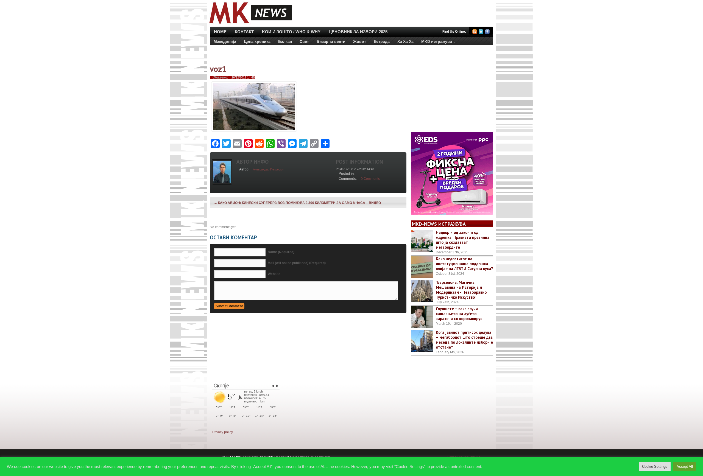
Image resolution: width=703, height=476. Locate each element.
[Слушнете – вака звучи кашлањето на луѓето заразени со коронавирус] (422, 317)
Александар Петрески (268, 169)
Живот (359, 41)
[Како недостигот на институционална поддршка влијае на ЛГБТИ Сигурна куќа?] (422, 267)
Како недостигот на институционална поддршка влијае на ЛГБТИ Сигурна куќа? (464, 263)
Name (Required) (281, 252)
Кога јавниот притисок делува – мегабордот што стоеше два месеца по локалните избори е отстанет (464, 340)
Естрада (382, 41)
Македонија (225, 41)
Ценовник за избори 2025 (358, 31)
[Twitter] (481, 32)
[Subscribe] (475, 32)
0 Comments (370, 179)
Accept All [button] (685, 466)
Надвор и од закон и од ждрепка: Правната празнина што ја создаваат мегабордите (462, 240)
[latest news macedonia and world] (250, 24)
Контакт (244, 31)
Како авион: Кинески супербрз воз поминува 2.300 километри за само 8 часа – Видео (297, 203)
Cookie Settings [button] (654, 466)
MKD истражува (434, 42)
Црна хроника (257, 41)
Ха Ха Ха (405, 41)
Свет (304, 41)
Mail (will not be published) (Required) (297, 263)
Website (274, 274)
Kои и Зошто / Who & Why (291, 31)
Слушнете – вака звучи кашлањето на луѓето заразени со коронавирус (459, 313)
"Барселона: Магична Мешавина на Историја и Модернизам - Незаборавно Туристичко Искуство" (461, 290)
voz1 (218, 68)
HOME (220, 31)
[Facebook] (487, 32)
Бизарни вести (331, 41)
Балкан (285, 41)
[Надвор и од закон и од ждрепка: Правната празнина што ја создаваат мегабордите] (422, 241)
